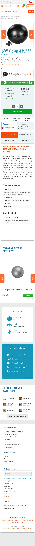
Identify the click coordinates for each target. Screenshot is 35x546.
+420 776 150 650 (9, 505)
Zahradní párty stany (20, 519)
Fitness (18, 16)
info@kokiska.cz (9, 508)
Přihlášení (3, 1)
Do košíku (28, 295)
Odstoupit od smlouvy (10, 434)
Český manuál (9, 128)
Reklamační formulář (10, 437)
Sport (13, 16)
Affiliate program (9, 447)
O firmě (6, 456)
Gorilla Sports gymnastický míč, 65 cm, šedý (16, 290)
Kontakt (6, 464)
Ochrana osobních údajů (11, 444)
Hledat (31, 11)
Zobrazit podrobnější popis (10, 64)
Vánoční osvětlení (7, 519)
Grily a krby (30, 520)
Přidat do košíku (17, 112)
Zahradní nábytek (17, 522)
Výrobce (5, 118)
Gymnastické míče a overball (10, 18)
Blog (5, 458)
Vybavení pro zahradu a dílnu (17, 520)
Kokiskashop (5, 16)
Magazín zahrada (9, 461)
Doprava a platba (16, 119)
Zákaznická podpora (27, 119)
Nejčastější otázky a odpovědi (13, 431)
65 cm (24, 18)
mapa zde (6, 496)
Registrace (11, 1)
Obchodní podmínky (10, 442)
